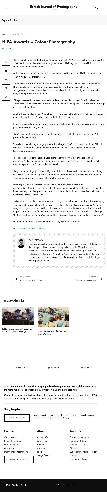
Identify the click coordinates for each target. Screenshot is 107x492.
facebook (54, 367)
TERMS (8, 485)
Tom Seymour (9, 49)
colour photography (26, 229)
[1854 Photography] (53, 8)
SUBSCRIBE (23, 485)
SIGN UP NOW (17, 417)
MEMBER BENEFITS (19, 459)
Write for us (42, 448)
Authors (40, 444)
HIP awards (40, 229)
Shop (39, 451)
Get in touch (10, 437)
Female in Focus (77, 444)
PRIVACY (15, 485)
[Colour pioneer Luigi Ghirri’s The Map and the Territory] (53, 317)
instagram (23, 367)
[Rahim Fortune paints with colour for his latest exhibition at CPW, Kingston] (18, 316)
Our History (42, 440)
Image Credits (43, 455)
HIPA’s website (72, 221)
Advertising (9, 448)
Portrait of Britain (78, 440)
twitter (85, 367)
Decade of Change (79, 458)
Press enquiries (11, 444)
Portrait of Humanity (79, 437)
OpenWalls (75, 448)
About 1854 (42, 437)
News (4, 34)
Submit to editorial (12, 440)
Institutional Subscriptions (16, 451)
